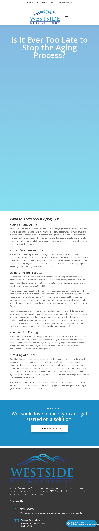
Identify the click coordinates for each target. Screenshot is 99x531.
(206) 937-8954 (27, 509)
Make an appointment (49, 428)
